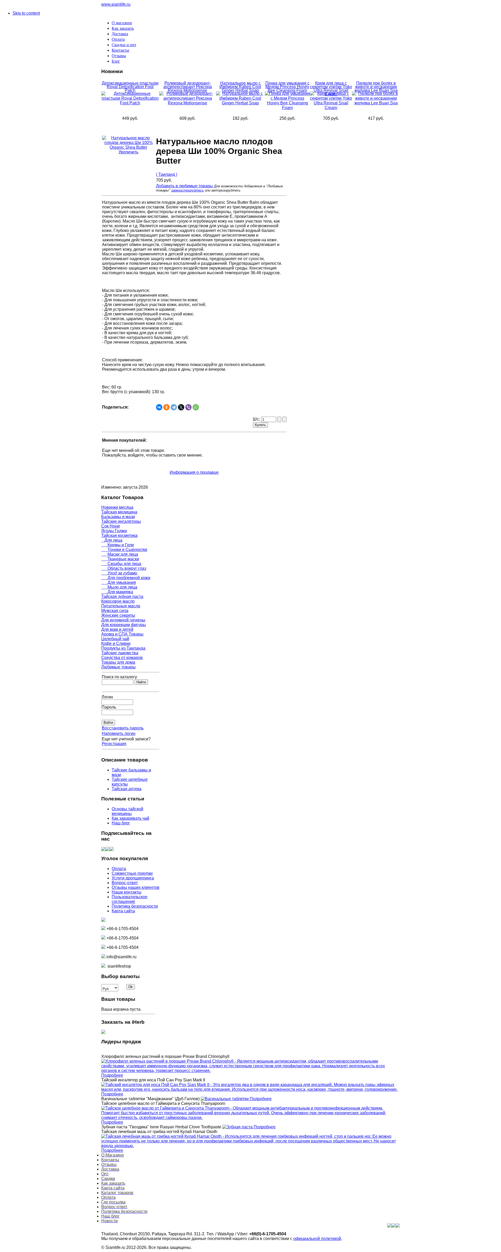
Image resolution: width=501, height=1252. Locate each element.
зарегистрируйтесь (187, 190)
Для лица (111, 540)
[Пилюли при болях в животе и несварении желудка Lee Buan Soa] (376, 103)
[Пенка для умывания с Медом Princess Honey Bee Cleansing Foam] (287, 107)
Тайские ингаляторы (121, 521)
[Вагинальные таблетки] (225, 1099)
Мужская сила (114, 610)
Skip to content (26, 13)
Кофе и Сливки (115, 643)
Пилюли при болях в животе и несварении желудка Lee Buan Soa (376, 87)
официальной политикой (317, 1238)
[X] (181, 407)
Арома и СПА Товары (122, 634)
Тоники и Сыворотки (124, 549)
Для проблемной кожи (125, 578)
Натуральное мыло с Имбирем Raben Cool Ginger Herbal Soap (240, 87)
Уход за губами (119, 573)
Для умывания (118, 582)
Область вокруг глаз (123, 568)
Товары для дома (118, 662)
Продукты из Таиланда (123, 648)
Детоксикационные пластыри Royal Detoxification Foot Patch (130, 87)
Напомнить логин (118, 733)
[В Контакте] (103, 849)
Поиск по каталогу (119, 677)
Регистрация (114, 743)
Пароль (109, 707)
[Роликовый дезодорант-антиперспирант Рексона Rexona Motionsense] (187, 103)
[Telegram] (174, 407)
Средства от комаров (122, 657)
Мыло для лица (119, 587)
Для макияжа (117, 592)
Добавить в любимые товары (184, 186)
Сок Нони (110, 526)
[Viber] (188, 407)
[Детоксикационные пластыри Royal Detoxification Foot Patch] (130, 103)
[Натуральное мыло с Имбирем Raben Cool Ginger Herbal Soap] (240, 103)
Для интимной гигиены (123, 620)
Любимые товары (118, 667)
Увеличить (128, 152)
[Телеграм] (112, 849)
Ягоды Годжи (114, 531)
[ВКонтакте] (159, 407)
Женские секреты (118, 615)
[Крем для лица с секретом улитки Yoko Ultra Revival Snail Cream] (331, 107)
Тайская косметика (119, 535)
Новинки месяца (117, 507)
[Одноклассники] (166, 407)
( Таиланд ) (166, 174)
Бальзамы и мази (118, 516)
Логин (107, 697)
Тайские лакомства (119, 653)
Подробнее (112, 1075)
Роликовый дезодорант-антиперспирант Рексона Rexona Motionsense (187, 87)
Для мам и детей (117, 629)
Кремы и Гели (117, 545)
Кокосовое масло (118, 601)
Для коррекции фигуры (123, 624)
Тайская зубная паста (122, 596)
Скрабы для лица (121, 563)
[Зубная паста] (238, 1127)
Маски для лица (119, 554)
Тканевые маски (120, 559)
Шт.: (257, 419)
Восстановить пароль (123, 728)
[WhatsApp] (196, 407)
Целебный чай (115, 639)
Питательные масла (120, 606)
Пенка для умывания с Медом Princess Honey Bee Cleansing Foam (287, 87)
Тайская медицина (119, 512)
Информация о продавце (194, 472)
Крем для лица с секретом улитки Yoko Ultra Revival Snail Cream (331, 88)
